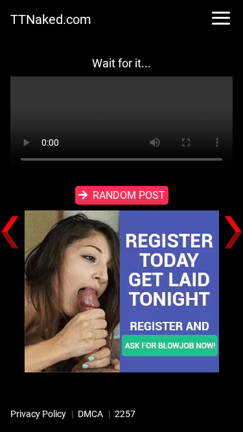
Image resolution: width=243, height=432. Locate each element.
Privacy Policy (38, 414)
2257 (125, 414)
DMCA (90, 414)
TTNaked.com (50, 19)
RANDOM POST (129, 195)
